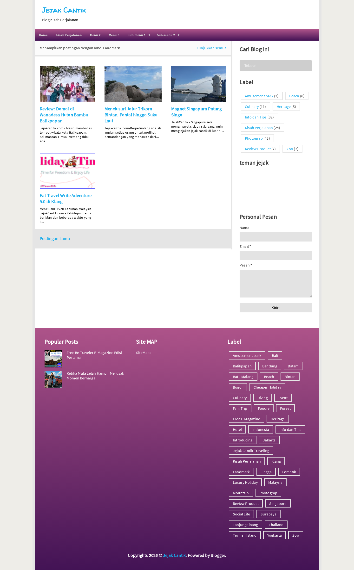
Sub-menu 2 (166, 35)
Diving (262, 397)
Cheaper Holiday (267, 387)
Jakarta (269, 440)
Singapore (278, 503)
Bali (275, 355)
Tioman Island (245, 535)
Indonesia (260, 429)
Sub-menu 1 (137, 35)
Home (43, 35)
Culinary (252, 106)
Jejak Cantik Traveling (251, 450)
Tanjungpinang (245, 524)
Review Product (258, 148)
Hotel (237, 429)
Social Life (241, 514)
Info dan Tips (256, 117)
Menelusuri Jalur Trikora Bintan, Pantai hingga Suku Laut (131, 115)
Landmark (241, 471)
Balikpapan (242, 366)
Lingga (266, 471)
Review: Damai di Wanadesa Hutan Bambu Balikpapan (64, 115)
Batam (293, 366)
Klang (276, 461)
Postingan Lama (55, 238)
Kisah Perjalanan (69, 35)
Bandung (269, 366)
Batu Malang (243, 376)
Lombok (289, 471)
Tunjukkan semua (211, 47)
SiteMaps (143, 352)
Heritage (284, 106)
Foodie (263, 408)
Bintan (290, 376)
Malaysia (275, 482)
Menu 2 (95, 35)
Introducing (242, 440)
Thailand (276, 524)
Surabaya (268, 514)
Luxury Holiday (245, 482)
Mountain (241, 492)
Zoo (290, 148)
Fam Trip (240, 408)
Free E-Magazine (246, 418)
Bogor (238, 387)
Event (283, 397)
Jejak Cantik (64, 10)
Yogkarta (274, 535)
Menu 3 (114, 35)
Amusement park (259, 95)
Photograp (254, 138)
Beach (294, 95)
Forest (285, 408)
